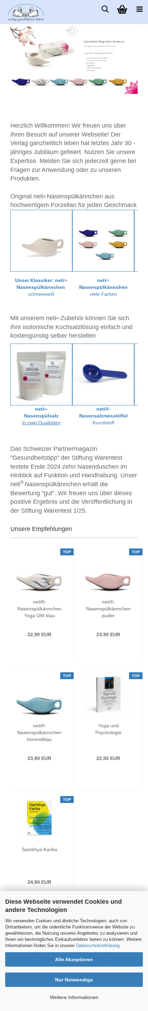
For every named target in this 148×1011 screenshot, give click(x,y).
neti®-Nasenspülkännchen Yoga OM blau (39, 608)
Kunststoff (103, 422)
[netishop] (17, 12)
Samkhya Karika (39, 849)
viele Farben (103, 294)
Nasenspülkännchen (41, 287)
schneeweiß (41, 294)
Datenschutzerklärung (97, 945)
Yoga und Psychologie (108, 729)
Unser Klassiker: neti (39, 280)
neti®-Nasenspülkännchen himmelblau (39, 732)
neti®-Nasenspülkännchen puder (108, 608)
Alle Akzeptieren (74, 959)
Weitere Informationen (74, 997)
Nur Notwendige (74, 979)
